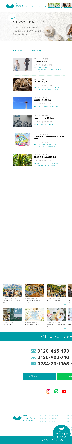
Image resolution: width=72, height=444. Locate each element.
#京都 (38, 106)
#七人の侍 (40, 124)
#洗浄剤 (49, 145)
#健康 (53, 163)
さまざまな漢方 (54, 421)
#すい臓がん (45, 87)
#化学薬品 (45, 106)
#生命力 (47, 165)
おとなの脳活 (48, 65)
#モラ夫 (45, 67)
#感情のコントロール (43, 69)
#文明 (58, 163)
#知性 (52, 69)
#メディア (40, 163)
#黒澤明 (51, 124)
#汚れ (38, 145)
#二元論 (51, 67)
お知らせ (46, 142)
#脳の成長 (58, 69)
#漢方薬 (51, 106)
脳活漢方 (44, 421)
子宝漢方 (44, 415)
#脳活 (38, 71)
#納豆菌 (53, 165)
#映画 (46, 124)
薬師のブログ (48, 85)
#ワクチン (47, 163)
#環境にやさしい (41, 147)
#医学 (59, 87)
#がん (38, 87)
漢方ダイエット (54, 418)
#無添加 (55, 145)
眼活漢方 (44, 418)
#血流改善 (40, 90)
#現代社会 (40, 165)
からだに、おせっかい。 (57, 415)
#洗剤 (43, 145)
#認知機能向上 (48, 90)
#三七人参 (53, 87)
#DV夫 (39, 67)
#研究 (56, 106)
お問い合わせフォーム (39, 376)
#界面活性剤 (51, 147)
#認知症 (56, 90)
